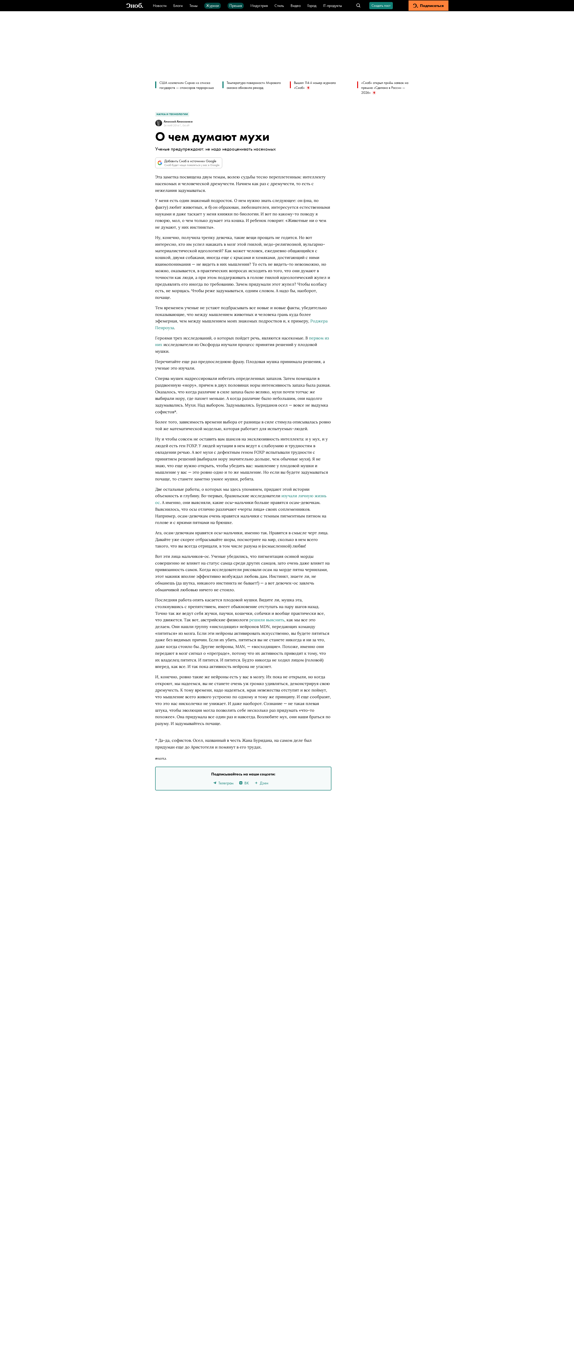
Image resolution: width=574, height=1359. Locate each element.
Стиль (279, 5)
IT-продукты (332, 5)
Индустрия (259, 5)
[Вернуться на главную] (135, 6)
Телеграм (225, 783)
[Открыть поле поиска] (358, 6)
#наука (160, 759)
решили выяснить (266, 619)
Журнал (212, 5)
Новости (160, 5)
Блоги (178, 5)
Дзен (264, 783)
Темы (193, 5)
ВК (246, 783)
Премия (235, 5)
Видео (296, 5)
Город (311, 5)
